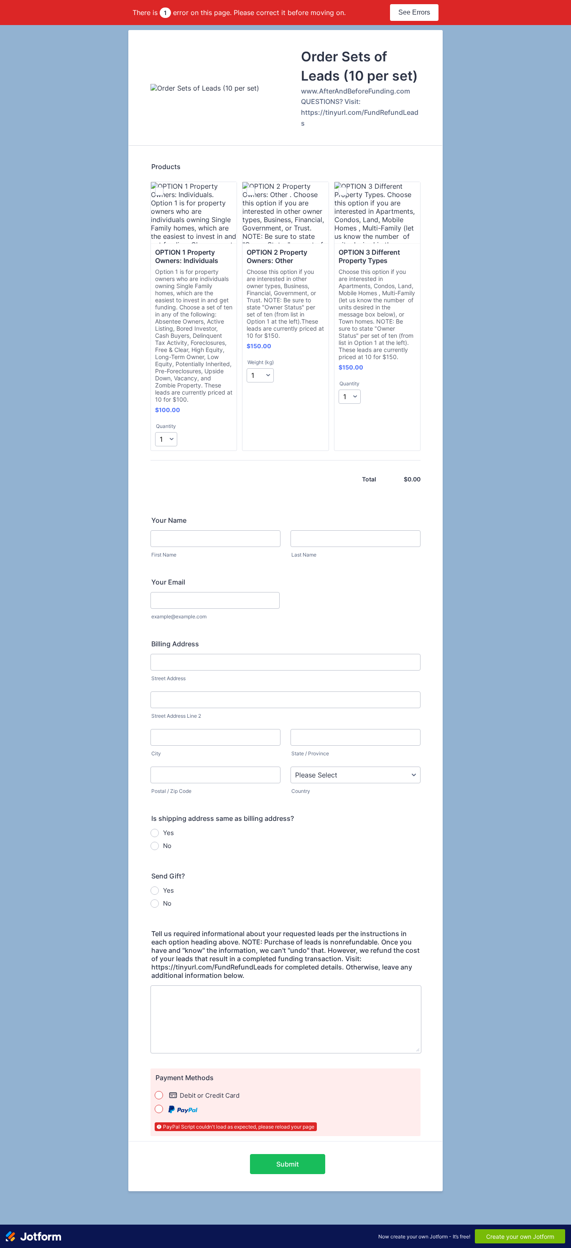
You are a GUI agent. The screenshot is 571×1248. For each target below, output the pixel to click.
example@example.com (178, 616)
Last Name (303, 555)
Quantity (166, 426)
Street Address (168, 678)
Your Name (168, 520)
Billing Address (175, 644)
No (167, 846)
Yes (168, 833)
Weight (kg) (260, 362)
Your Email (168, 582)
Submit (287, 1164)
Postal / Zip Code (171, 791)
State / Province (310, 753)
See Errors (414, 12)
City (156, 753)
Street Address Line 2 (176, 716)
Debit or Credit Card (210, 1095)
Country (300, 791)
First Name (163, 555)
